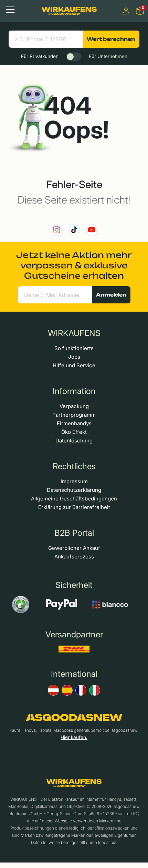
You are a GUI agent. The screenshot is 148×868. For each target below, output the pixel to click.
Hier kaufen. (74, 737)
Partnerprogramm (74, 415)
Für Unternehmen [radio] (108, 56)
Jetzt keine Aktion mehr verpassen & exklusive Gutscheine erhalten (74, 265)
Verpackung (74, 406)
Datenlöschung (74, 440)
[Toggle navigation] (10, 9)
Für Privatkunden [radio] (40, 56)
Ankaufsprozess (74, 556)
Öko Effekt (74, 432)
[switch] (73, 57)
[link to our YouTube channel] (92, 230)
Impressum (74, 481)
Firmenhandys (74, 423)
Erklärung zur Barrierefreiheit (74, 507)
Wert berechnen (111, 39)
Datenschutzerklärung (74, 490)
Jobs (74, 357)
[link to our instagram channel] (56, 230)
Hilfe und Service (74, 365)
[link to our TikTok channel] (74, 230)
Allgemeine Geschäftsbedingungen (74, 498)
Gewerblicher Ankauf (74, 548)
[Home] (69, 11)
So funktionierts (74, 348)
